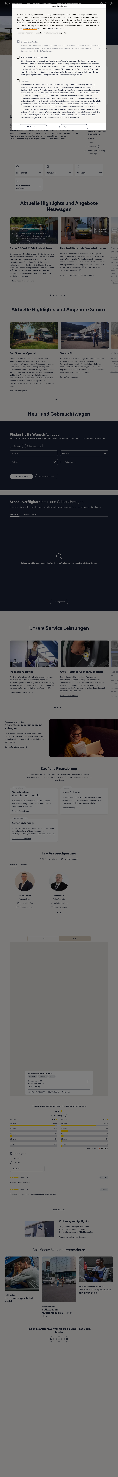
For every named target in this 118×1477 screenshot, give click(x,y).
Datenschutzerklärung (55, 28)
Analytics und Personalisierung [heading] (34, 57)
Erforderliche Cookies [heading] (30, 42)
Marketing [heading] (25, 81)
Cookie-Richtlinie (30, 28)
